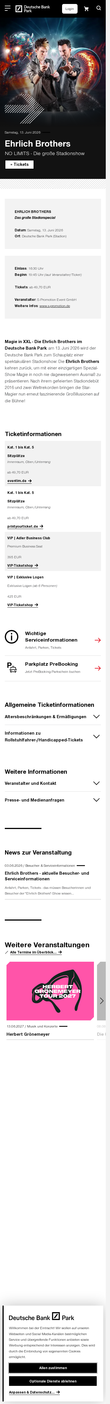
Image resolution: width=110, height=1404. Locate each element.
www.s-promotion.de (54, 305)
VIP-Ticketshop (20, 565)
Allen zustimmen (53, 1367)
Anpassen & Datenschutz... (32, 1392)
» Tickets (19, 164)
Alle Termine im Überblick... (33, 952)
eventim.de (17, 480)
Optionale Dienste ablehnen (52, 1381)
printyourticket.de (22, 526)
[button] (98, 8)
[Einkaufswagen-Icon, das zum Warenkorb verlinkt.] (86, 9)
